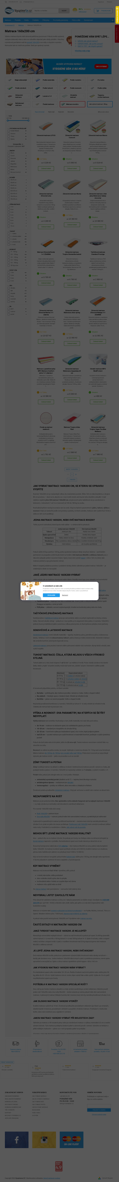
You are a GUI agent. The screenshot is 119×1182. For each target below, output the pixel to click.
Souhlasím (51, 595)
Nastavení (65, 595)
